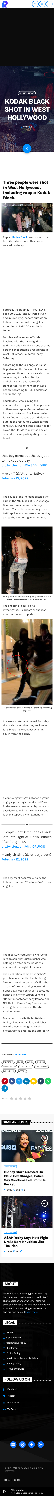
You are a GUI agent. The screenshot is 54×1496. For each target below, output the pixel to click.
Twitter (22, 1071)
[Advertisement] (27, 37)
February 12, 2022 (15, 859)
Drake (20, 1062)
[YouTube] (5, 1480)
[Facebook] (18, 1480)
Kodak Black (26, 1067)
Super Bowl (8, 1071)
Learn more (31, 1312)
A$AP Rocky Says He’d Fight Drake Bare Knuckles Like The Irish (26, 1242)
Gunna (30, 1062)
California (8, 1062)
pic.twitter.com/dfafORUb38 (23, 846)
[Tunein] (12, 1480)
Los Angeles (41, 1067)
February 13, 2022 (15, 478)
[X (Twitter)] (9, 1480)
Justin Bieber (9, 1067)
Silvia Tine (20, 1054)
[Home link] (4, 4)
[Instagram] (15, 1480)
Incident (41, 1062)
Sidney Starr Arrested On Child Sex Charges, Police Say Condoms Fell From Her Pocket (25, 1178)
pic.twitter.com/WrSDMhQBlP (24, 465)
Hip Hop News (26, 93)
